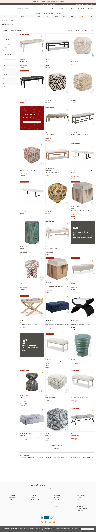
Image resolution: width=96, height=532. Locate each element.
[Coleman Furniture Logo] (7, 9)
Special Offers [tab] (6, 83)
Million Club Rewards (48, 13)
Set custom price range (7, 54)
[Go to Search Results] (52, 9)
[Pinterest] (54, 523)
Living (14, 16)
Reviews (80, 510)
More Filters (4, 86)
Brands (90, 16)
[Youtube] (50, 523)
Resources (59, 13)
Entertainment (39, 16)
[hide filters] (5, 30)
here (63, 529)
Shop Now (32, 121)
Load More (57, 448)
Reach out (24, 350)
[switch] (22, 30)
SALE (82, 16)
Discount (57, 499)
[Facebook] (42, 523)
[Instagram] (46, 523)
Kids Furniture (4, 20)
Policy (79, 504)
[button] (61, 8)
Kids (47, 16)
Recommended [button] (84, 30)
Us (33, 497)
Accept (87, 529)
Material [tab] (5, 74)
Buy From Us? (35, 499)
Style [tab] (4, 69)
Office (72, 16)
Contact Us (92, 4)
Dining (22, 16)
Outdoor (56, 16)
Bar (30, 16)
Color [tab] (4, 65)
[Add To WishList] (42, 36)
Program (57, 497)
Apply (10, 60)
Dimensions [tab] (5, 78)
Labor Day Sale (23, 64)
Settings (12, 497)
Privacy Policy (47, 529)
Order (11, 499)
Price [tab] (4, 35)
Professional (37, 13)
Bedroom (5, 16)
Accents (64, 16)
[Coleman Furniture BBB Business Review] (48, 518)
